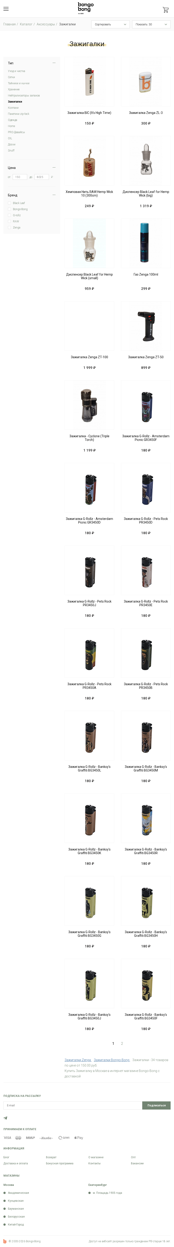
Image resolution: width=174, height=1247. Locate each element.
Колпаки (13, 107)
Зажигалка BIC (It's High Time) (89, 113)
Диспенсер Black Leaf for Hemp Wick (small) (89, 276)
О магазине (96, 1157)
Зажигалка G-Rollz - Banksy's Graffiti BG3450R (146, 851)
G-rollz (17, 215)
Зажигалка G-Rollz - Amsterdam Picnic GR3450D (89, 520)
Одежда (12, 120)
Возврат (51, 1157)
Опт (133, 1157)
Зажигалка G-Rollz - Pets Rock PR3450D (146, 520)
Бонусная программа (59, 1163)
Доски (11, 144)
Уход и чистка (16, 71)
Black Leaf (19, 203)
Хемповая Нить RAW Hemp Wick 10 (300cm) (89, 193)
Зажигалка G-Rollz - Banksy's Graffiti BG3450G (89, 933)
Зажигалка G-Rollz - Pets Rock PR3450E (146, 603)
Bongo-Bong (20, 209)
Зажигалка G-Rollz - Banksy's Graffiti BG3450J (89, 1016)
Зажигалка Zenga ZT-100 (89, 357)
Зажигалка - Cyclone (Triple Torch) (89, 438)
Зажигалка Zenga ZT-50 (146, 357)
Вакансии (137, 1163)
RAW (16, 221)
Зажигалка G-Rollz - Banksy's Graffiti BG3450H (146, 933)
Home (11, 126)
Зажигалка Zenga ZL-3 (146, 113)
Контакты (94, 1163)
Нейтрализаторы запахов (24, 95)
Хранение (13, 89)
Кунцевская (16, 1200)
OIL (10, 138)
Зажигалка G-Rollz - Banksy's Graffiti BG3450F (146, 1016)
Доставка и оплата (15, 1163)
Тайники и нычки (18, 83)
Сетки (11, 77)
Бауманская (16, 1208)
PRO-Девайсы (16, 132)
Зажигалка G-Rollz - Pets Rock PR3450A (89, 686)
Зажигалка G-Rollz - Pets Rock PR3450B (146, 686)
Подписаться (156, 1105)
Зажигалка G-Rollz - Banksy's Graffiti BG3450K (89, 851)
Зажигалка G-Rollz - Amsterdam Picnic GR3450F (145, 438)
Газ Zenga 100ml (146, 274)
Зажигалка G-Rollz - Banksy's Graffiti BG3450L (89, 768)
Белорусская (16, 1216)
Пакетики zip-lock (18, 113)
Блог (6, 1157)
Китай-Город (16, 1224)
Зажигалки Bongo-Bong (112, 1060)
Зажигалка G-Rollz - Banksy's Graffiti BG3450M (146, 768)
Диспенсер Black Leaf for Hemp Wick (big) (146, 193)
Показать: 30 (144, 24)
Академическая (18, 1192)
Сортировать (103, 24)
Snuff (11, 150)
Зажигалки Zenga (78, 1060)
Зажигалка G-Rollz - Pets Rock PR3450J (89, 603)
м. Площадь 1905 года (107, 1192)
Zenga (16, 227)
